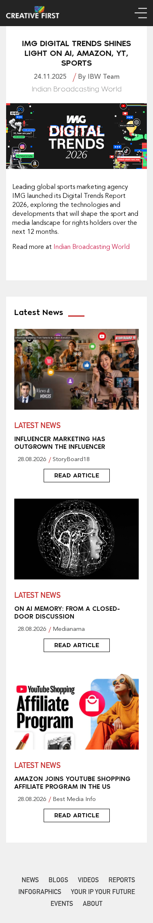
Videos (88, 881)
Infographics (39, 893)
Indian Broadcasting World (91, 247)
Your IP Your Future (103, 893)
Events (62, 904)
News (30, 881)
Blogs (58, 881)
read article (76, 475)
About (92, 904)
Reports (122, 881)
